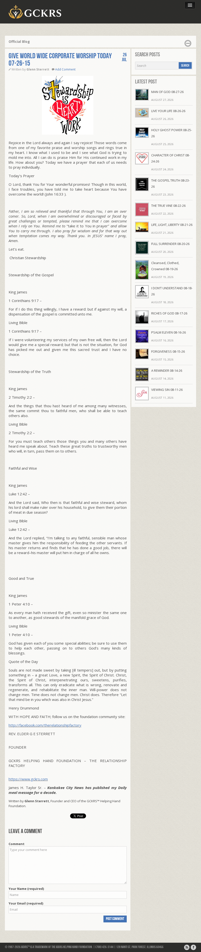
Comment (17, 844)
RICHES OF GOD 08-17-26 (169, 313)
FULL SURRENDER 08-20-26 (170, 244)
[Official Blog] (186, 947)
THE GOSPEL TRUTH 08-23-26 (170, 183)
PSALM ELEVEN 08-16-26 (168, 332)
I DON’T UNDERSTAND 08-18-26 (171, 291)
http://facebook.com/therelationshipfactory (45, 725)
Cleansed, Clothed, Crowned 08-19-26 (165, 266)
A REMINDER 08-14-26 (166, 370)
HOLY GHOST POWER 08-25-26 (171, 133)
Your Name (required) (26, 888)
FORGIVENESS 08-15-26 (168, 351)
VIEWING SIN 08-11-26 (167, 389)
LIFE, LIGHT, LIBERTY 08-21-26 (171, 224)
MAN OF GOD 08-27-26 (167, 92)
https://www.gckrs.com (28, 779)
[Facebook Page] (193, 947)
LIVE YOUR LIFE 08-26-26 (168, 111)
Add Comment (65, 69)
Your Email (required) (26, 903)
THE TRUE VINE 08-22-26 (168, 205)
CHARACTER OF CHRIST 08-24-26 (170, 158)
